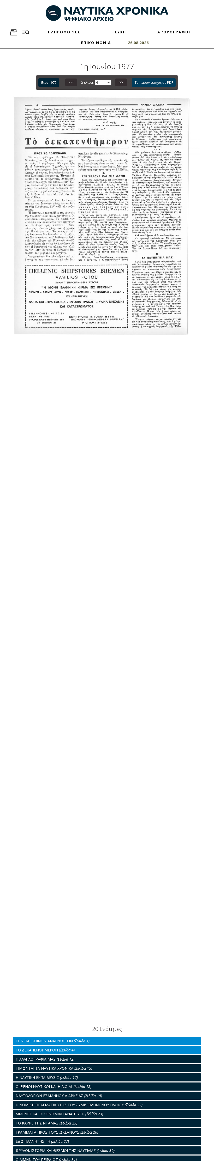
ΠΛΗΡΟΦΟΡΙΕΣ (64, 31)
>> (121, 82)
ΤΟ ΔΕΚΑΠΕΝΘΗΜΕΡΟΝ (45, 1050)
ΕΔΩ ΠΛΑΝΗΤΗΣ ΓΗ (42, 1141)
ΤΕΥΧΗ (119, 31)
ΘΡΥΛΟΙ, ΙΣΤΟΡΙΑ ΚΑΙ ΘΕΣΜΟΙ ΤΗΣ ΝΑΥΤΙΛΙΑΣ (65, 1150)
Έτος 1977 (48, 82)
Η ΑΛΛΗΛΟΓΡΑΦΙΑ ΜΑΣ (45, 1059)
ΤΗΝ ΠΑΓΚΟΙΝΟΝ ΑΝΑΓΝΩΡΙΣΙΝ (53, 1040)
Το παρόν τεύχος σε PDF (154, 82)
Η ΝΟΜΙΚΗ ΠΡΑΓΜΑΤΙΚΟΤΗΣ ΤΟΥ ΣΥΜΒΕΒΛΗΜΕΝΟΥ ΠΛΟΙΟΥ (79, 1104)
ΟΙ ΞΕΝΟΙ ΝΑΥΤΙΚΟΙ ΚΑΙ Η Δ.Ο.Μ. (53, 1086)
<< (71, 82)
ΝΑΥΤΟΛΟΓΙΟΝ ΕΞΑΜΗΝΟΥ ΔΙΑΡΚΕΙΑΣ (59, 1095)
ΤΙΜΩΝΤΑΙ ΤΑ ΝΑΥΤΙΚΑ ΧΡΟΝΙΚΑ (54, 1068)
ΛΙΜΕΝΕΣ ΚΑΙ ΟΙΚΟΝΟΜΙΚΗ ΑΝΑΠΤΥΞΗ (59, 1113)
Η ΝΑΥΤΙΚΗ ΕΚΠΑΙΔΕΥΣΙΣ (47, 1077)
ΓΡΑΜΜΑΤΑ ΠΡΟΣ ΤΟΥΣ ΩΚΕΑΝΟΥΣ (57, 1132)
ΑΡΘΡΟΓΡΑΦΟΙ (173, 31)
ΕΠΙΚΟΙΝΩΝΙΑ (96, 42)
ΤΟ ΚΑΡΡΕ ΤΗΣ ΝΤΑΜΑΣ (46, 1123)
